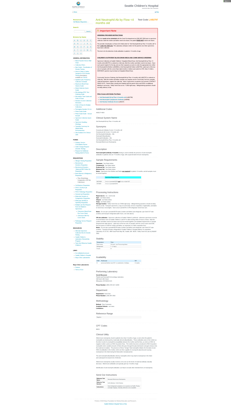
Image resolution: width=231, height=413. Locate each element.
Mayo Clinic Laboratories (82, 257)
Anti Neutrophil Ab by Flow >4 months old (113, 97)
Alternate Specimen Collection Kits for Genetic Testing (83, 233)
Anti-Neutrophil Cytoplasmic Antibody (112, 99)
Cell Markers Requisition (82, 185)
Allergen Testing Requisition (83, 161)
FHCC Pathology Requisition (83, 192)
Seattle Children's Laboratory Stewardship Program (82, 239)
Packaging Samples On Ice (83, 109)
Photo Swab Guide (80, 111)
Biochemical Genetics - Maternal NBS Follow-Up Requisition (82, 169)
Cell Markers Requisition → (81, 22)
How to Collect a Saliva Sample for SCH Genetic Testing (82, 73)
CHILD (85, 77)
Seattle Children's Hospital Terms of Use (115, 404)
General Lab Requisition (82, 194)
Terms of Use (79, 269)
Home (75, 12)
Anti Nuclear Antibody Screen (109, 102)
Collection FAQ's (80, 65)
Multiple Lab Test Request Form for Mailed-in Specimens (83, 207)
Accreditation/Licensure (82, 253)
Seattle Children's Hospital (83, 255)
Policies (77, 267)
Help (157, 12)
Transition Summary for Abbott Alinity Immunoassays (82, 128)
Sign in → (227, 1)
